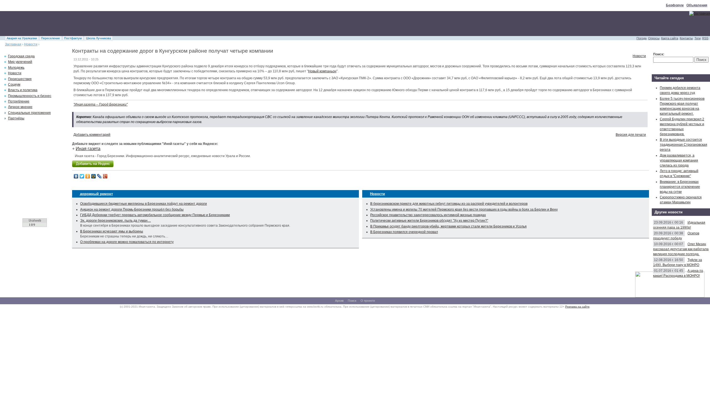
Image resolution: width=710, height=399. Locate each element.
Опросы (654, 38)
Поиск (352, 300)
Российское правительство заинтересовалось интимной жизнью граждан (428, 215)
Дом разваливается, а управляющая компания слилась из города (679, 160)
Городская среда (21, 56)
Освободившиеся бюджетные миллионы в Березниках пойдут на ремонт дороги (143, 204)
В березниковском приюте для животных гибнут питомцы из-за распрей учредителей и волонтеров (449, 204)
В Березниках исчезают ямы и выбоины (111, 231)
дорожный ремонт (96, 194)
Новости (30, 44)
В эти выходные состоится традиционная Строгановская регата (683, 145)
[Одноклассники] (88, 176)
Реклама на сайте (577, 306)
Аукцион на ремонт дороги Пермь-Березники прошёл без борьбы (132, 209)
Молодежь (16, 68)
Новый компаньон (322, 71)
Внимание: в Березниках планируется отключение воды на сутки (680, 187)
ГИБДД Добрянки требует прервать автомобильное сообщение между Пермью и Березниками (155, 215)
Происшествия (20, 79)
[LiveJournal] (99, 176)
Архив (339, 300)
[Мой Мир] (94, 176)
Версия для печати (631, 135)
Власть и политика (22, 90)
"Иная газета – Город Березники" (100, 104)
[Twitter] (82, 176)
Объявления (696, 5)
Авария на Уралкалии (22, 38)
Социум (14, 84)
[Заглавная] (699, 14)
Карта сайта (669, 38)
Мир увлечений (20, 62)
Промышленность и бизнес (29, 96)
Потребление (18, 101)
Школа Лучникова (98, 38)
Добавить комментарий (91, 135)
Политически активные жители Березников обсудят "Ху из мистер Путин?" (429, 220)
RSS (705, 38)
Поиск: (658, 54)
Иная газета (88, 148)
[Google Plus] (105, 176)
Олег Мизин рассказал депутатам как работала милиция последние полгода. (681, 249)
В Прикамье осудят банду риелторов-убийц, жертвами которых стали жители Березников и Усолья (448, 226)
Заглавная (13, 44)
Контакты (686, 38)
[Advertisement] (101, 23)
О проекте (368, 300)
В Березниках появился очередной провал (404, 232)
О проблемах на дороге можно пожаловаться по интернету (127, 242)
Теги (697, 38)
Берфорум (675, 5)
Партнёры (16, 118)
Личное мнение (20, 107)
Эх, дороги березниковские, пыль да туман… (115, 220)
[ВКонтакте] (76, 176)
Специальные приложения (29, 113)
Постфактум (73, 38)
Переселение (50, 38)
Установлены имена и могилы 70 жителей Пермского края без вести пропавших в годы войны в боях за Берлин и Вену (464, 209)
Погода (641, 38)
